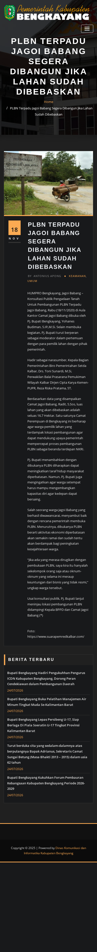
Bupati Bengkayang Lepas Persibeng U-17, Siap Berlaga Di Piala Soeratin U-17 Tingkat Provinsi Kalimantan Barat (43, 725)
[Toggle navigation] (87, 29)
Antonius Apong (44, 276)
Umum (32, 281)
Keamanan (77, 276)
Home (48, 101)
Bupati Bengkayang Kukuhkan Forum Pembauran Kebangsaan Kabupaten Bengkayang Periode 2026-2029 (46, 783)
